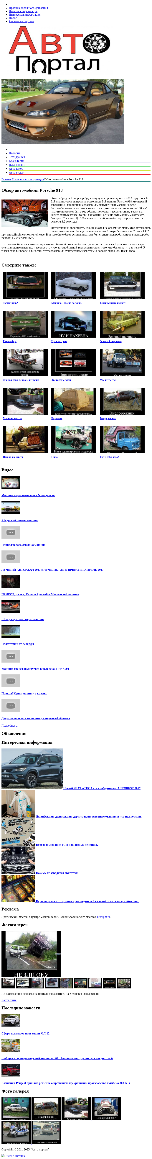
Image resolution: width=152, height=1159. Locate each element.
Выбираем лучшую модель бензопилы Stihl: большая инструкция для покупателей (57, 1058)
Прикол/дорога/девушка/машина (23, 544)
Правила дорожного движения (28, 7)
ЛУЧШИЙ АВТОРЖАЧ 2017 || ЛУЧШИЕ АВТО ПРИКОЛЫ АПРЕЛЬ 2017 (52, 569)
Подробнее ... (9, 725)
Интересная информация (24, 14)
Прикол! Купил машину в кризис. (24, 693)
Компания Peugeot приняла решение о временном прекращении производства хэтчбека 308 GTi (65, 1083)
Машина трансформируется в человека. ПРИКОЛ (35, 668)
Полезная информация (23, 11)
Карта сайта (8, 1000)
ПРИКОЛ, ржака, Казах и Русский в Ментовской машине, (40, 594)
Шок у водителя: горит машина (22, 619)
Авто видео (16, 172)
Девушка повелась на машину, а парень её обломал (35, 718)
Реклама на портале (21, 21)
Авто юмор (16, 168)
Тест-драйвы (17, 156)
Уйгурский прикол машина (19, 520)
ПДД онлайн (17, 164)
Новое (13, 17)
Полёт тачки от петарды (17, 643)
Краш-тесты (16, 160)
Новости (14, 153)
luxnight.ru (103, 916)
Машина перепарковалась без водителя (28, 495)
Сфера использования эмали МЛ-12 (25, 1033)
